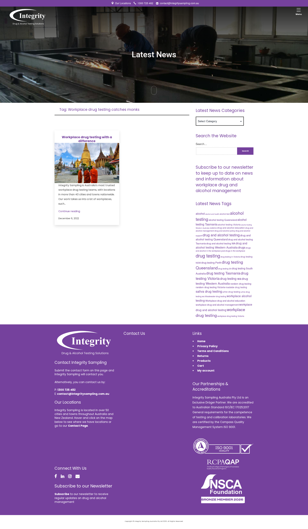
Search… (201, 144)
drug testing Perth (211, 262)
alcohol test (225, 213)
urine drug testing (231, 291)
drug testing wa (230, 278)
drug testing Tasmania (223, 273)
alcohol (200, 214)
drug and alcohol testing (221, 234)
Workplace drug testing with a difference (87, 139)
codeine (213, 227)
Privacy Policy (207, 346)
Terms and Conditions (213, 351)
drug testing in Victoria (230, 256)
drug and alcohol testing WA (220, 243)
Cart (200, 366)
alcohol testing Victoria (229, 224)
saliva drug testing (209, 291)
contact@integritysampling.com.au (179, 3)
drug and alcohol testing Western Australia (221, 245)
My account (205, 370)
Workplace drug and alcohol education (225, 300)
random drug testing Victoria (210, 287)
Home (201, 341)
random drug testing (240, 283)
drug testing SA (224, 268)
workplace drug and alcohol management (217, 304)
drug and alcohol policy (225, 230)
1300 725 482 (145, 3)
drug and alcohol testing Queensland (223, 237)
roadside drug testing (236, 287)
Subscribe (62, 494)
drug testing (208, 255)
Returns (203, 356)
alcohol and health (212, 214)
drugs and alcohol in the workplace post (223, 249)
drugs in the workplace (235, 250)
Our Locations (123, 3)
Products (204, 361)
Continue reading (69, 211)
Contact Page (78, 426)
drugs (241, 247)
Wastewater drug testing (215, 296)
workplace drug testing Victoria (230, 316)
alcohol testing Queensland (223, 219)
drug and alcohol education (231, 227)
